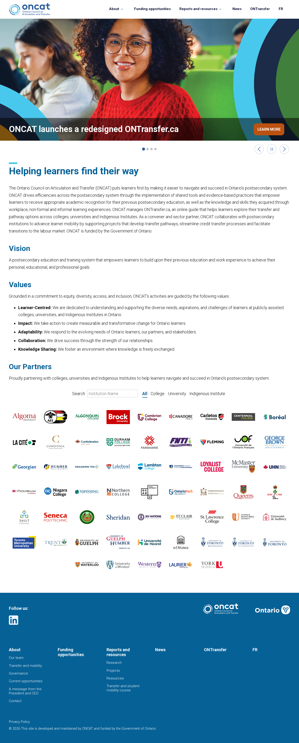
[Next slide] (284, 149)
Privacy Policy (19, 722)
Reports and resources (198, 9)
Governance (18, 673)
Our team (16, 658)
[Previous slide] (259, 149)
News (237, 9)
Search (79, 393)
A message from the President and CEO (25, 691)
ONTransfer (260, 9)
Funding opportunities (152, 9)
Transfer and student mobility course (123, 688)
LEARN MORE (269, 129)
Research (114, 663)
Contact (15, 701)
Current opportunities (26, 681)
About (114, 9)
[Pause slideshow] (272, 149)
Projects (113, 670)
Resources (115, 678)
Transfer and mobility (25, 666)
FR (281, 9)
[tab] (143, 149)
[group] (149, 86)
